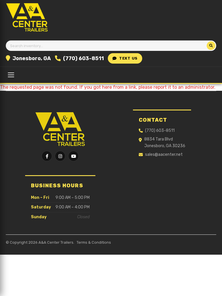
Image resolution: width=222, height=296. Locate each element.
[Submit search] (211, 45)
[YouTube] (73, 156)
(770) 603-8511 (83, 58)
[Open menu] (11, 75)
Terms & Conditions (94, 242)
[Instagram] (60, 156)
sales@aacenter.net (164, 154)
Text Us (128, 58)
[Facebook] (47, 156)
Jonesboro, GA (31, 58)
